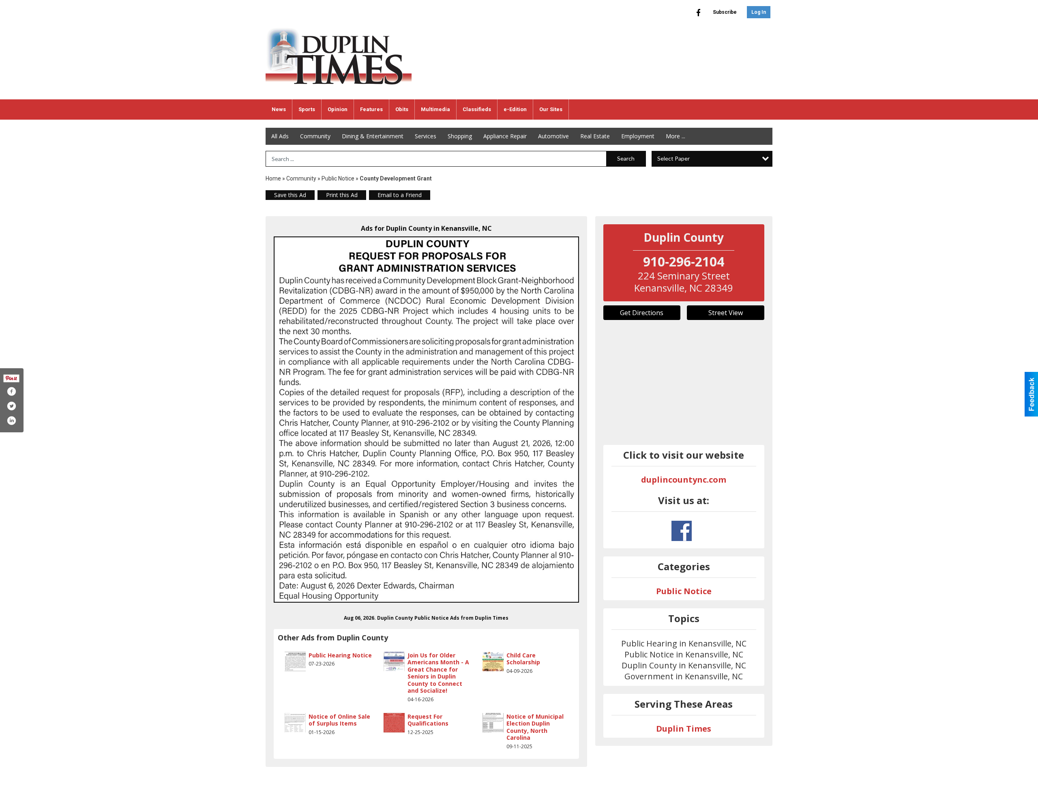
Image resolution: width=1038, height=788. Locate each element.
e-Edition (515, 109)
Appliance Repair (505, 136)
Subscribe (725, 12)
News (279, 109)
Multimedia (435, 109)
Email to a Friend (399, 195)
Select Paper (673, 158)
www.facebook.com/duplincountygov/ (681, 531)
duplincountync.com (683, 480)
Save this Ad (290, 195)
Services (425, 136)
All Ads (280, 136)
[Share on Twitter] (11, 406)
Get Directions (641, 312)
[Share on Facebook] (11, 391)
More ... (675, 136)
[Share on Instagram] (11, 420)
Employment (637, 136)
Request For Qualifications (427, 720)
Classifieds (477, 109)
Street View (725, 312)
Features (371, 109)
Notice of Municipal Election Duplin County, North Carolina (535, 727)
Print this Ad (342, 195)
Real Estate (595, 136)
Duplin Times (683, 728)
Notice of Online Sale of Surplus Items (339, 720)
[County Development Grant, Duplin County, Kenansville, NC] (426, 419)
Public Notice (338, 178)
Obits (401, 109)
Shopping (460, 136)
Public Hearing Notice (340, 655)
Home (273, 178)
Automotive (553, 136)
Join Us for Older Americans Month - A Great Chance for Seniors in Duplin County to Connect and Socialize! (438, 673)
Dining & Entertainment (372, 136)
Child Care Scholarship (523, 658)
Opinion (337, 109)
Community (315, 136)
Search (626, 158)
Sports (306, 109)
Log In (758, 12)
